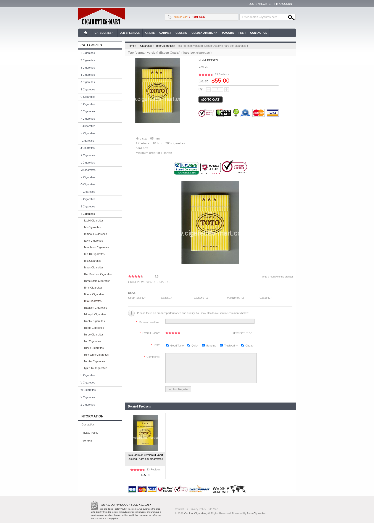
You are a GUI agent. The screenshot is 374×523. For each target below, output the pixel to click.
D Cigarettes (88, 104)
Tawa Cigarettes (93, 240)
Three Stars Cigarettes (97, 280)
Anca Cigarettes (256, 513)
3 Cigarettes (88, 67)
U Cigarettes (88, 375)
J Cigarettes (88, 147)
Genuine (211, 345)
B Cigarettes (88, 89)
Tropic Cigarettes (94, 327)
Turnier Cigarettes (94, 361)
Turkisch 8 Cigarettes (96, 354)
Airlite (150, 32)
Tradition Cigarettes (95, 307)
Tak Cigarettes (92, 227)
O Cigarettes (88, 184)
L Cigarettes (88, 162)
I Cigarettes (87, 140)
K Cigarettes (88, 155)
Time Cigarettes (93, 287)
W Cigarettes (88, 389)
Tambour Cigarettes (95, 234)
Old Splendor (130, 32)
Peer (242, 32)
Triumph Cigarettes (95, 314)
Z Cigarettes (88, 404)
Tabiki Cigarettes (93, 220)
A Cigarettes (88, 82)
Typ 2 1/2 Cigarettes (95, 368)
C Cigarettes (88, 96)
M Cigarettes (88, 170)
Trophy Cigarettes (94, 321)
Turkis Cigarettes (94, 348)
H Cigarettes (88, 133)
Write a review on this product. (277, 276)
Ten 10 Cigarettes (94, 254)
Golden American (205, 32)
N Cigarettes (88, 177)
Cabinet (165, 32)
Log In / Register (260, 4)
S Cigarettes (88, 206)
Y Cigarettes (88, 397)
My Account (284, 4)
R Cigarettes (88, 199)
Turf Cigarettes (92, 341)
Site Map (87, 441)
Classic (181, 32)
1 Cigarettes (88, 53)
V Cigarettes (88, 382)
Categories (103, 32)
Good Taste (177, 345)
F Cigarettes (88, 118)
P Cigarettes (88, 191)
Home (85, 33)
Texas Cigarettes (93, 267)
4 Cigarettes (88, 74)
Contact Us (258, 32)
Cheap (249, 345)
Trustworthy (231, 345)
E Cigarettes (88, 111)
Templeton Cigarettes (96, 247)
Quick (195, 345)
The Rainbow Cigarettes (98, 274)
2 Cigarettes (88, 60)
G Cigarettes (88, 126)
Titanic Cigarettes (94, 294)
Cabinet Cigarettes (195, 513)
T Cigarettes (146, 45)
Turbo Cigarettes (93, 334)
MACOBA (228, 32)
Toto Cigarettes (166, 45)
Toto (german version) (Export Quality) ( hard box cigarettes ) (145, 457)
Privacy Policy (90, 432)
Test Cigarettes (92, 260)
